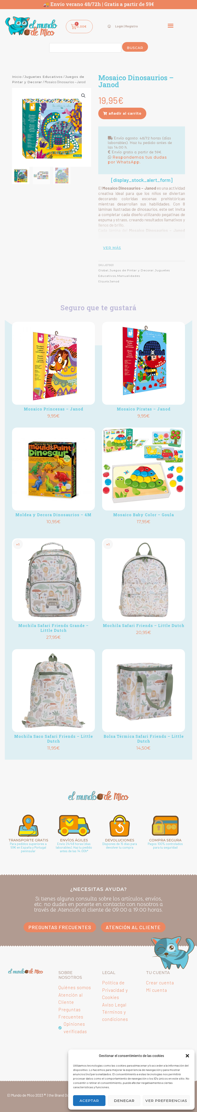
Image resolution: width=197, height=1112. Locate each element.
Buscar (135, 48)
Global (103, 270)
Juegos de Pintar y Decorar (132, 270)
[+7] (53, 363)
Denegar (124, 1100)
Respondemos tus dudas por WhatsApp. (137, 159)
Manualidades (128, 276)
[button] (187, 1055)
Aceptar (89, 1100)
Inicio (17, 77)
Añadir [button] (54, 424)
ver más (112, 248)
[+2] (143, 469)
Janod (114, 281)
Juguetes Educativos (44, 77)
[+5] (143, 363)
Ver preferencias (166, 1100)
